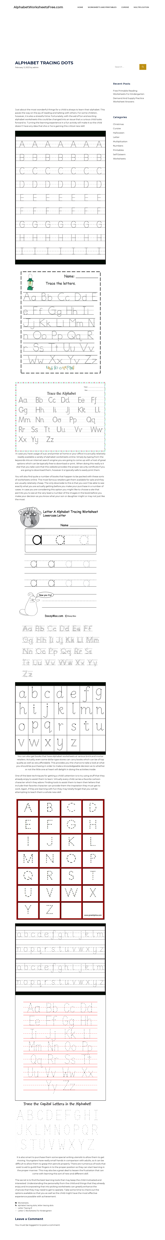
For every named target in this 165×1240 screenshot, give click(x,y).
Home (80, 7)
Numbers (118, 146)
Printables (118, 150)
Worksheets (23, 1203)
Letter (116, 137)
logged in (34, 1225)
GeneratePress (105, 1235)
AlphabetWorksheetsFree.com (38, 7)
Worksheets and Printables (102, 7)
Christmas (118, 124)
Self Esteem (119, 154)
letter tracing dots (45, 1205)
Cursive (125, 7)
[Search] (142, 67)
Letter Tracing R (25, 1208)
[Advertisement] (82, 31)
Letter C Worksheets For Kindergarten (35, 1211)
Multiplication (141, 7)
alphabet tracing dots (27, 1205)
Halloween (118, 133)
